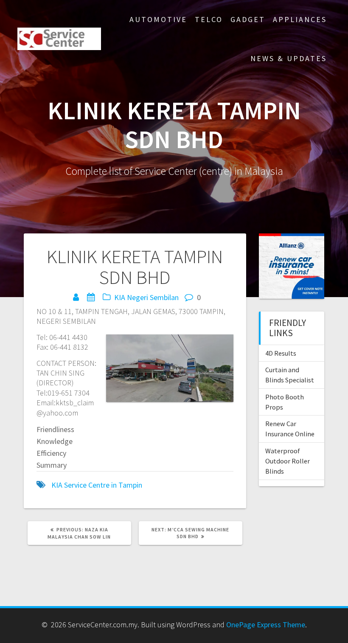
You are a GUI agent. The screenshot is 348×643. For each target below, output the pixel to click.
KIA (119, 297)
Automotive (158, 19)
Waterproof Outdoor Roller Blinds (287, 461)
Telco (209, 19)
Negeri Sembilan (153, 297)
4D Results (280, 353)
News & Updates (288, 58)
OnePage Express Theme (265, 624)
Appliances (300, 19)
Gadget (247, 19)
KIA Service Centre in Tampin (96, 485)
